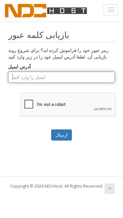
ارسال (61, 135)
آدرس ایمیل (19, 66)
